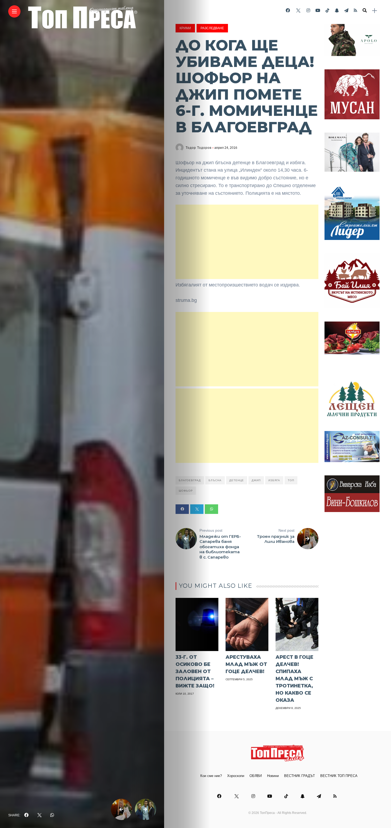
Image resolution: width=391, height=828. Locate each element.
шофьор (186, 490)
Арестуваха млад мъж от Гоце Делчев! (246, 664)
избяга (274, 480)
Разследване (212, 28)
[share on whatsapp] (52, 815)
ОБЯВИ (255, 776)
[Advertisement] (247, 242)
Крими (185, 28)
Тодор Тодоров (198, 148)
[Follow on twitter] (298, 10)
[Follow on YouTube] (317, 10)
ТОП (291, 480)
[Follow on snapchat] (337, 10)
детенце (236, 480)
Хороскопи (235, 776)
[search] (365, 10)
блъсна (215, 480)
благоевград (190, 480)
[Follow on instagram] (308, 10)
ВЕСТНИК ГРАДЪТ (299, 776)
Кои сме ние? (211, 776)
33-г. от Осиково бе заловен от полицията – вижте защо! (195, 671)
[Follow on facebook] (288, 10)
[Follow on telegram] (346, 10)
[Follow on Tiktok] (327, 10)
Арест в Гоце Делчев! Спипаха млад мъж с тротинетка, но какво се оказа (294, 678)
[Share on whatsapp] (211, 509)
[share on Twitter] (39, 815)
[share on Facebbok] (26, 815)
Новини (273, 776)
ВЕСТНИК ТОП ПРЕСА (338, 776)
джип (256, 480)
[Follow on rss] (355, 10)
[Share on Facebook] (182, 509)
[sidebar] (374, 10)
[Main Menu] (14, 11)
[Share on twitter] (196, 509)
